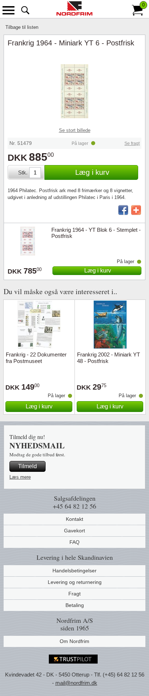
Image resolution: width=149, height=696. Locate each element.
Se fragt (132, 143)
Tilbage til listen (21, 27)
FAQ (74, 542)
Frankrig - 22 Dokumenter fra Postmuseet (36, 357)
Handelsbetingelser (74, 570)
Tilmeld (27, 466)
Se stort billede (74, 130)
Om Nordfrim (74, 641)
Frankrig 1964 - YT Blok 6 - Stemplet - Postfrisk (96, 233)
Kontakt (74, 519)
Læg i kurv (92, 172)
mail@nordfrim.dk (76, 683)
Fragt (74, 594)
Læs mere (20, 477)
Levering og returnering (75, 582)
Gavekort (74, 530)
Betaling (74, 605)
